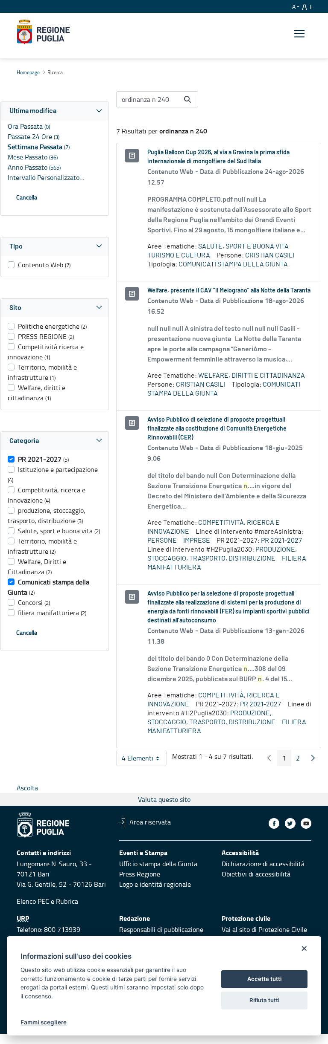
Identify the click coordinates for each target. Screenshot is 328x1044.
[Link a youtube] (306, 823)
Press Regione (139, 874)
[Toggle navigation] (299, 33)
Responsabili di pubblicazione (161, 929)
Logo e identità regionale (155, 884)
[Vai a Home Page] (43, 32)
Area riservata (150, 822)
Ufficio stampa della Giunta (158, 863)
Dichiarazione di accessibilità (263, 863)
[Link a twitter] (290, 823)
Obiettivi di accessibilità (256, 874)
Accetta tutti (264, 978)
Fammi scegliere (43, 1022)
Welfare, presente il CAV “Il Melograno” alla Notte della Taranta (228, 291)
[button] (54, 111)
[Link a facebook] (274, 823)
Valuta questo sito (164, 799)
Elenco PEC (33, 901)
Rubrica (67, 901)
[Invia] (187, 99)
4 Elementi (144, 759)
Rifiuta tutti (264, 1000)
